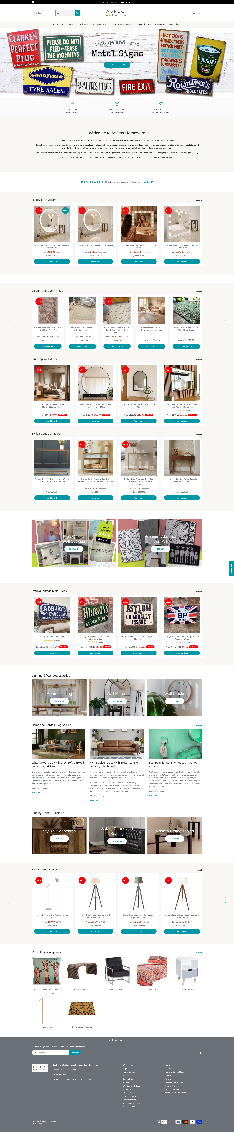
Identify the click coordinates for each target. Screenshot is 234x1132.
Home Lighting (129, 1072)
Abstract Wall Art (130, 1096)
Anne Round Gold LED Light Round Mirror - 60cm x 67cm (52, 246)
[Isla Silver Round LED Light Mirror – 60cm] (95, 224)
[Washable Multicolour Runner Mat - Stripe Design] (186, 310)
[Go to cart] (199, 13)
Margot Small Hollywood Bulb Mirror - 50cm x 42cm (182, 246)
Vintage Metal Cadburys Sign (52, 636)
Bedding (152, 989)
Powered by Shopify (39, 1123)
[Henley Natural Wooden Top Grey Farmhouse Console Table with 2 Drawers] (95, 458)
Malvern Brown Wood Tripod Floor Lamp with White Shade (182, 916)
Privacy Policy (170, 1086)
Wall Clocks (127, 1093)
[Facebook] (33, 2)
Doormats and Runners (82, 1027)
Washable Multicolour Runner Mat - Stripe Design (186, 328)
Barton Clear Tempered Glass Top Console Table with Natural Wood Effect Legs (139, 481)
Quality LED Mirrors (44, 199)
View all (199, 200)
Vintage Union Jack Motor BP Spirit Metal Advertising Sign (182, 637)
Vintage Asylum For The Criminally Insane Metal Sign (138, 637)
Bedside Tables (187, 989)
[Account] (194, 13)
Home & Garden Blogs (174, 1072)
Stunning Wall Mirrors (45, 359)
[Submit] (77, 13)
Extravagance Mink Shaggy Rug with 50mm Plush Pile (47, 328)
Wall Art (126, 1075)
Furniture (127, 1089)
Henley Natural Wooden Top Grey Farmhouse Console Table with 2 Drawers (95, 480)
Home (167, 1065)
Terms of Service (172, 1089)
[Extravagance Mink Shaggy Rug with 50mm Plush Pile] (48, 310)
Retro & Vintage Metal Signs (49, 591)
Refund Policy (170, 1079)
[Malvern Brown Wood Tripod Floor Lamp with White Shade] (182, 894)
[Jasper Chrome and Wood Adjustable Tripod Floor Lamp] (139, 894)
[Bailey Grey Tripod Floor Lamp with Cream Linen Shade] (95, 894)
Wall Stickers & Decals (132, 1086)
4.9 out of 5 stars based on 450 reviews (122, 182)
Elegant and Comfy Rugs (47, 290)
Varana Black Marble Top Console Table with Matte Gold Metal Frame (52, 480)
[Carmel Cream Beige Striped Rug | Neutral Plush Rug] (151, 310)
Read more (36, 792)
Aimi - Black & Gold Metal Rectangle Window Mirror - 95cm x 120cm (182, 405)
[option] (117, 63)
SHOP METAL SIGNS (117, 65)
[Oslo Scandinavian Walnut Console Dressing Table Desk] (182, 458)
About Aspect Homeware (175, 1093)
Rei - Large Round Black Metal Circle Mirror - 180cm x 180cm (95, 405)
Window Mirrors (129, 1099)
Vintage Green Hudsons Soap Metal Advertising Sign (95, 637)
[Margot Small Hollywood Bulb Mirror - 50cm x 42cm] (182, 224)
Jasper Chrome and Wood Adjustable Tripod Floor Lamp (138, 916)
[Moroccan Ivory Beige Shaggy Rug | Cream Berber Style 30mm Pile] (117, 310)
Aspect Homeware (52, 1121)
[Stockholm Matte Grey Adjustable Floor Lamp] (52, 894)
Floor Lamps (47, 1027)
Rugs (125, 1068)
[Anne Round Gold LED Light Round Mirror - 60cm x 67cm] (52, 224)
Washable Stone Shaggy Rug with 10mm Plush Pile (82, 328)
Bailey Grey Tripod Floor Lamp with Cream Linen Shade (95, 916)
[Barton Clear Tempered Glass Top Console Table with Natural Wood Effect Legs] (139, 458)
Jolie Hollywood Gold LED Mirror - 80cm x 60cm (138, 246)
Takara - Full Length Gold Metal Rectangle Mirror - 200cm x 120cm (52, 405)
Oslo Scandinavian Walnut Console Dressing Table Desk (182, 480)
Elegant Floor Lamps (45, 869)
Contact (168, 1075)
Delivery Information (174, 1082)
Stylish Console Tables (46, 433)
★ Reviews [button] (231, 568)
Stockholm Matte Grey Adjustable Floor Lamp (52, 916)
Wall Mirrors (128, 1065)
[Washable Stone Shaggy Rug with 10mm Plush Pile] (82, 310)
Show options (48, 346)
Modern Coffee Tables (82, 989)
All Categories (129, 1106)
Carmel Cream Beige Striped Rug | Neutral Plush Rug (152, 328)
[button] (229, 1109)
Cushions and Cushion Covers (46, 989)
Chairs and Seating (117, 989)
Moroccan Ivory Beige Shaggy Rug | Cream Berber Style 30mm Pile (117, 330)
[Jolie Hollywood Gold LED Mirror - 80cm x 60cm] (139, 224)
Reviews (168, 1068)
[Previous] (8, 321)
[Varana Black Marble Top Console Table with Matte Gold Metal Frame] (52, 458)
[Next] (225, 321)
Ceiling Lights (128, 1079)
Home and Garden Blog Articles (51, 725)
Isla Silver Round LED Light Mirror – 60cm (95, 245)
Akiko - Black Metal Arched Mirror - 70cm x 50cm (138, 405)
